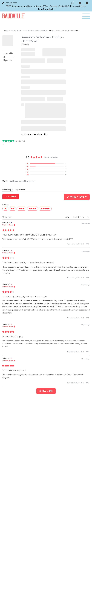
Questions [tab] (20, 190)
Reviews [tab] (7, 190)
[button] (13, 140)
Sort (67, 217)
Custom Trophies (16, 30)
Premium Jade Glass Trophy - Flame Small (64, 30)
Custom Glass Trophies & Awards (35, 30)
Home (6, 30)
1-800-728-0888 (11, 3)
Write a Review (79, 198)
